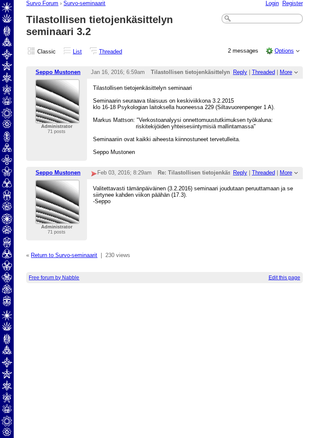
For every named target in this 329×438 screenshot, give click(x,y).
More (286, 72)
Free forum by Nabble (54, 278)
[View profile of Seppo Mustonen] (57, 118)
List (77, 51)
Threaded (110, 51)
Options (284, 50)
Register (292, 3)
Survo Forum (42, 3)
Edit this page (284, 278)
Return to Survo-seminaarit (64, 255)
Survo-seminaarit (84, 3)
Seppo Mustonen (58, 72)
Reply (240, 72)
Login (272, 3)
